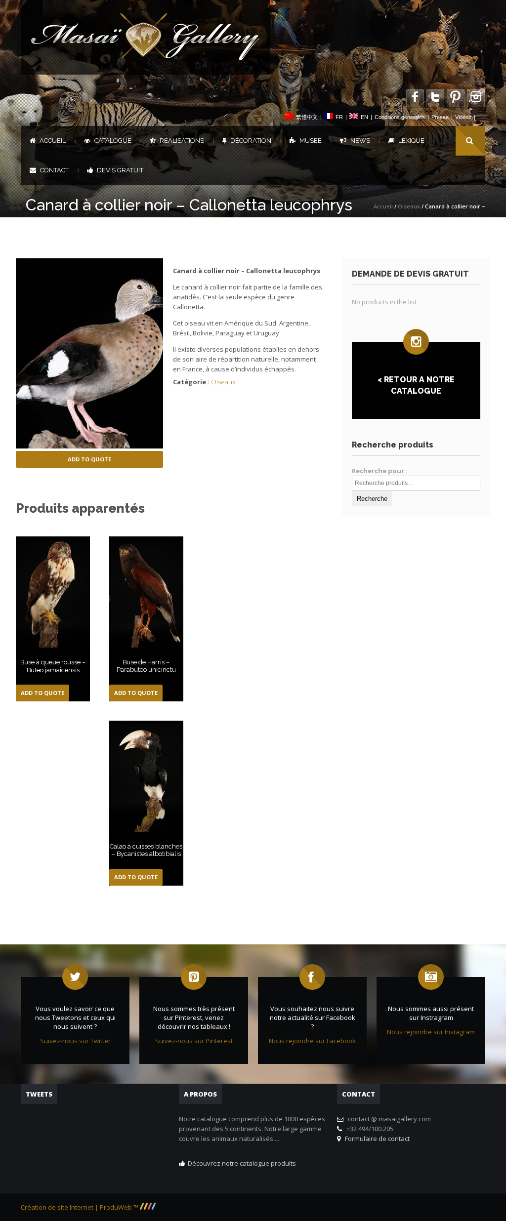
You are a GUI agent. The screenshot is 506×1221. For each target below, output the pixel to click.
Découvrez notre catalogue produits (242, 1163)
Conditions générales (400, 117)
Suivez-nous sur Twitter (75, 1040)
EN (364, 117)
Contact (54, 170)
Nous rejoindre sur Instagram (431, 1031)
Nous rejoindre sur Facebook (312, 1040)
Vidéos (463, 117)
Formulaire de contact (376, 1138)
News (360, 140)
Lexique (411, 140)
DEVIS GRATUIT (120, 170)
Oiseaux (409, 206)
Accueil (53, 140)
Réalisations (182, 140)
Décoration (250, 140)
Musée (310, 140)
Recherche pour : (380, 470)
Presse (440, 117)
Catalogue (112, 140)
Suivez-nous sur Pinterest (194, 1040)
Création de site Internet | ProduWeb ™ (80, 1207)
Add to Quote (89, 459)
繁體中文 (307, 117)
